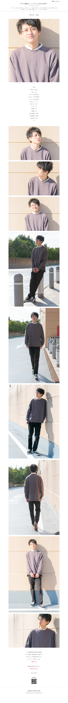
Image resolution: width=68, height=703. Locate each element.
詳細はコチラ (34, 661)
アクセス (40, 9)
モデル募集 (23, 9)
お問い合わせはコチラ (34, 668)
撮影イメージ (34, 9)
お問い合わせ (45, 9)
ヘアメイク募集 (28, 9)
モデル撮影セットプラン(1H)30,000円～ (34, 3)
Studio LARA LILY (34, 691)
